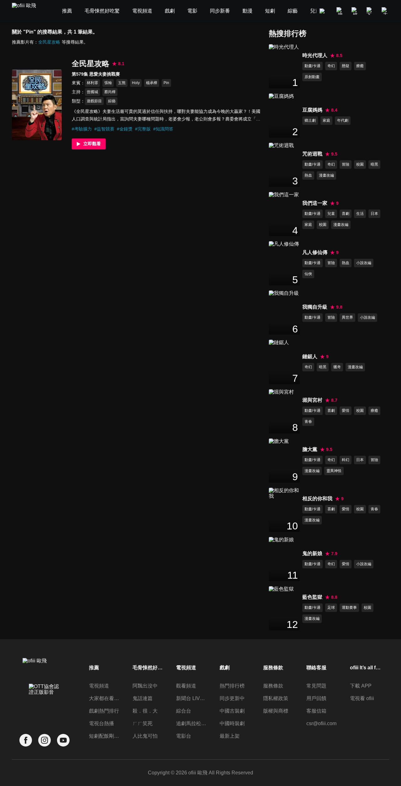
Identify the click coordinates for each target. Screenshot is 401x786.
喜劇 (345, 213)
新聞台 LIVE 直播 (191, 698)
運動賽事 (349, 607)
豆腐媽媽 (312, 110)
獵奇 (337, 367)
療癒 (360, 66)
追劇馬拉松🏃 (191, 723)
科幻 (345, 460)
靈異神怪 (333, 471)
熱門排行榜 (232, 685)
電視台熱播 (101, 723)
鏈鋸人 (309, 356)
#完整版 (143, 128)
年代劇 (342, 120)
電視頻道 (99, 685)
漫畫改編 (326, 175)
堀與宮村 (312, 400)
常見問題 (316, 685)
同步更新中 (232, 698)
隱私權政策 (275, 698)
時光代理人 (314, 55)
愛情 (345, 410)
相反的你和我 (317, 498)
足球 (331, 607)
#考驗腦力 (82, 128)
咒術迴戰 (312, 154)
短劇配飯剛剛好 (104, 736)
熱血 (308, 175)
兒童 (331, 213)
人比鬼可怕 (145, 736)
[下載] (370, 11)
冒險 (345, 164)
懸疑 (345, 66)
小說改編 (363, 263)
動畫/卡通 (312, 66)
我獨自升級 (314, 307)
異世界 (347, 317)
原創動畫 (312, 77)
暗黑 (374, 164)
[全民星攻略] (37, 105)
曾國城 (92, 92)
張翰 (108, 83)
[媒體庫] (355, 11)
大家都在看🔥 (104, 698)
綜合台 (183, 711)
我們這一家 (314, 203)
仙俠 (308, 274)
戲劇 (225, 667)
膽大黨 (309, 449)
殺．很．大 (145, 711)
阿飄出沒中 (145, 685)
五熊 (122, 83)
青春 (308, 421)
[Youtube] (63, 740)
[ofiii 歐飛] (27, 11)
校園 (360, 164)
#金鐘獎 (125, 128)
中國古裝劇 (232, 711)
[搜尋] (340, 11)
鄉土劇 (310, 120)
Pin (166, 83)
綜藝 (112, 101)
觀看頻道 (186, 685)
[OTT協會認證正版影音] (44, 703)
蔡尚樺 (110, 92)
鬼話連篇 (143, 698)
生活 (360, 213)
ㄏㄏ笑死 (143, 723)
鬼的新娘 (312, 553)
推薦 (94, 667)
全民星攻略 (49, 42)
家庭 (326, 120)
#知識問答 (163, 128)
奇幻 (331, 66)
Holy (136, 83)
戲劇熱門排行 (104, 711)
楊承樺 (151, 83)
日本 (374, 213)
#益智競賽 (104, 128)
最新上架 (230, 736)
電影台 (183, 736)
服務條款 (273, 685)
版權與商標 (275, 711)
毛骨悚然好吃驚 (148, 667)
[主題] (385, 11)
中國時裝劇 (232, 723)
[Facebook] (25, 740)
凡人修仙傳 (314, 252)
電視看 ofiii (362, 698)
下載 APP (361, 685)
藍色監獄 (312, 597)
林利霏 (92, 83)
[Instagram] (44, 740)
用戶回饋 (316, 698)
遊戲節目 (94, 101)
